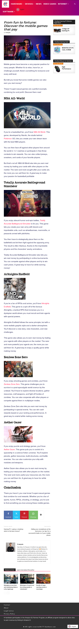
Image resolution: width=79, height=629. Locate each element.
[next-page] (8, 593)
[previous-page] (5, 593)
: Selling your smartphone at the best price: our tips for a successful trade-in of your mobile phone (39, 532)
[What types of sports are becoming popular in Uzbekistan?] (27, 579)
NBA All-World (39, 132)
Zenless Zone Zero (12, 384)
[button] (74, 4)
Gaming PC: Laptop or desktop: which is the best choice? (14, 530)
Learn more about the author (25, 570)
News (39, 4)
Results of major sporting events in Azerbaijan (41, 587)
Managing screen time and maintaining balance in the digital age (11, 587)
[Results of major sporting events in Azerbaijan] (43, 579)
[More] (41, 515)
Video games (49, 4)
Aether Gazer (9, 449)
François (8, 32)
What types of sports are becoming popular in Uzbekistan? (27, 587)
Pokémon (8, 138)
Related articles (9, 570)
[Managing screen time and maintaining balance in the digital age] (11, 579)
